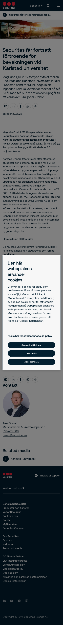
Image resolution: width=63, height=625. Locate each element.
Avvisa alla (31, 353)
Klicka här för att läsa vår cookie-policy (30, 336)
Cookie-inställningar (31, 345)
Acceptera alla (32, 362)
